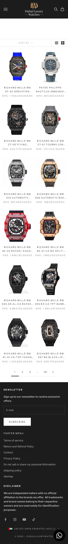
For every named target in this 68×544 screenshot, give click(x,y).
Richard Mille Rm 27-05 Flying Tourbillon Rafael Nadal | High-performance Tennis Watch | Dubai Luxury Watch (17, 143)
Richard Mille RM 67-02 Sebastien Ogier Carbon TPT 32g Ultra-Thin (17, 89)
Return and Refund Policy (19, 446)
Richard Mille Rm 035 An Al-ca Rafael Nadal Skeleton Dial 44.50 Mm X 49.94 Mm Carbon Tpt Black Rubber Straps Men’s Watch (17, 302)
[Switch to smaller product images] (62, 43)
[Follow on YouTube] (24, 519)
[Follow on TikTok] (34, 519)
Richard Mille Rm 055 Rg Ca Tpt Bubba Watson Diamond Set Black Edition (50, 302)
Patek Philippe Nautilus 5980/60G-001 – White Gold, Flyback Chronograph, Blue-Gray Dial (50, 89)
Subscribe (17, 421)
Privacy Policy (12, 458)
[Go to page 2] (53, 372)
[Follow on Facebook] (5, 519)
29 (45, 372)
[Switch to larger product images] (56, 43)
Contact (8, 452)
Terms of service (13, 440)
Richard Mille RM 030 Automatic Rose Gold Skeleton (50, 196)
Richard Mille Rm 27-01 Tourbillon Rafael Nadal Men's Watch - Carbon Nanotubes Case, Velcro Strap (50, 143)
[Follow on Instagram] (15, 519)
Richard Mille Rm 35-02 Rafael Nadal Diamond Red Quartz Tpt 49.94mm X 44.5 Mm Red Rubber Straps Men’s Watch (17, 249)
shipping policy (13, 470)
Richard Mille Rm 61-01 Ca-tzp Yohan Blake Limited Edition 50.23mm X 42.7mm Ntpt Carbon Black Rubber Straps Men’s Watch (17, 355)
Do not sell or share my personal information (29, 464)
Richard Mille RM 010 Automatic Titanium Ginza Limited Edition (17, 196)
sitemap (8, 476)
